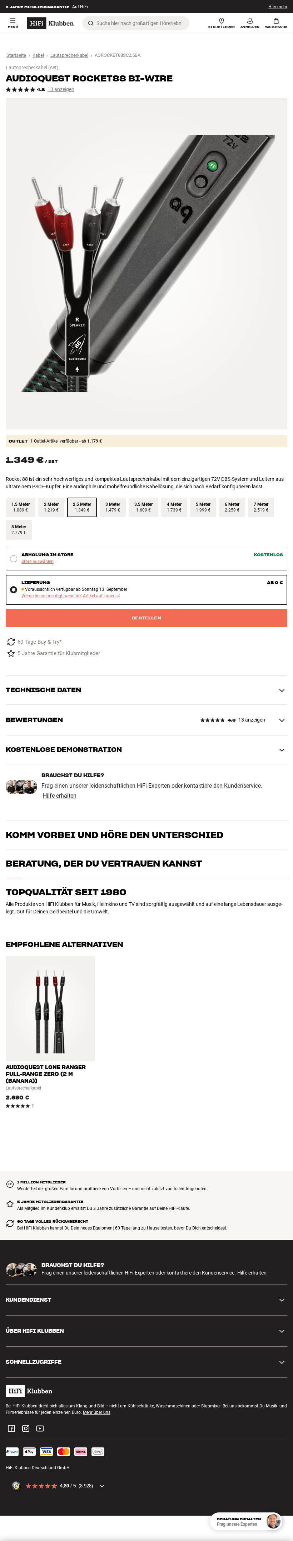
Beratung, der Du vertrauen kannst (104, 863)
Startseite (16, 55)
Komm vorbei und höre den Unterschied (114, 835)
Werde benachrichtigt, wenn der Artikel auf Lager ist (70, 596)
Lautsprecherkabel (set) (32, 67)
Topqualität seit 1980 (66, 892)
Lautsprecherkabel (69, 55)
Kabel (38, 55)
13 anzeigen (61, 89)
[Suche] (90, 23)
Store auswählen (37, 561)
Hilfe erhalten (59, 796)
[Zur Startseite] (50, 23)
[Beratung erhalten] (273, 1521)
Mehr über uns (96, 1412)
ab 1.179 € (91, 441)
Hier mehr (277, 6)
